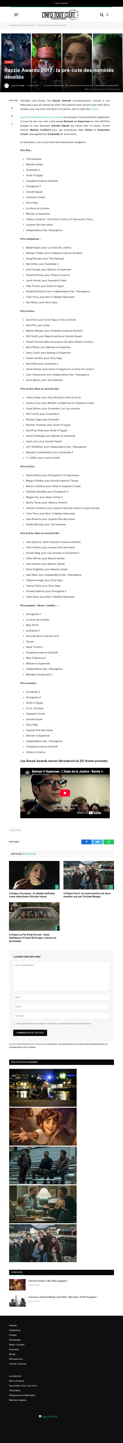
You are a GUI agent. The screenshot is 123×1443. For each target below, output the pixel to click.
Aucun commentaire (55, 85)
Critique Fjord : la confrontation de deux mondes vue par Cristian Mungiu (87, 895)
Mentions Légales (17, 1400)
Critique (13, 1335)
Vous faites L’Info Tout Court (23, 1386)
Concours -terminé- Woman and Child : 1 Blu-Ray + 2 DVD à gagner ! (62, 1297)
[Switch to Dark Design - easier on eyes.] (107, 14)
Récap (12, 1354)
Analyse (13, 1325)
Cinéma (8, 62)
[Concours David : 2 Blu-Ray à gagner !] (17, 1284)
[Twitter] (12, 116)
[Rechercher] (101, 14)
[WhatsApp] (12, 124)
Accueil (12, 25)
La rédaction (15, 1376)
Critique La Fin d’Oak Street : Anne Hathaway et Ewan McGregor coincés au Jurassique (32, 938)
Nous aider (61, 3)
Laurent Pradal (17, 85)
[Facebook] (12, 108)
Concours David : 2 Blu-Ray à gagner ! (48, 1281)
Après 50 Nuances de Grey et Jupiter (41, 117)
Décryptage (15, 1340)
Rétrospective (16, 1359)
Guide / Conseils (16, 1344)
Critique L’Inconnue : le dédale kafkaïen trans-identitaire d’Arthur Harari (32, 895)
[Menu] (16, 14)
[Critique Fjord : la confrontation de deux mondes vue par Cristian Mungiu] (88, 875)
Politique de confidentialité (22, 1395)
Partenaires (14, 1390)
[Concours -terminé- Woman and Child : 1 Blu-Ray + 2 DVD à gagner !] (17, 1301)
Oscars (94, 109)
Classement (15, 1330)
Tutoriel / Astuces (17, 1364)
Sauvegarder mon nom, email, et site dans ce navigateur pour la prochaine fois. (54, 1023)
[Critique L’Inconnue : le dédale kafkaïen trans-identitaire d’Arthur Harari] (34, 875)
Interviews (14, 1349)
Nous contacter (16, 1381)
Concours (16, 1272)
